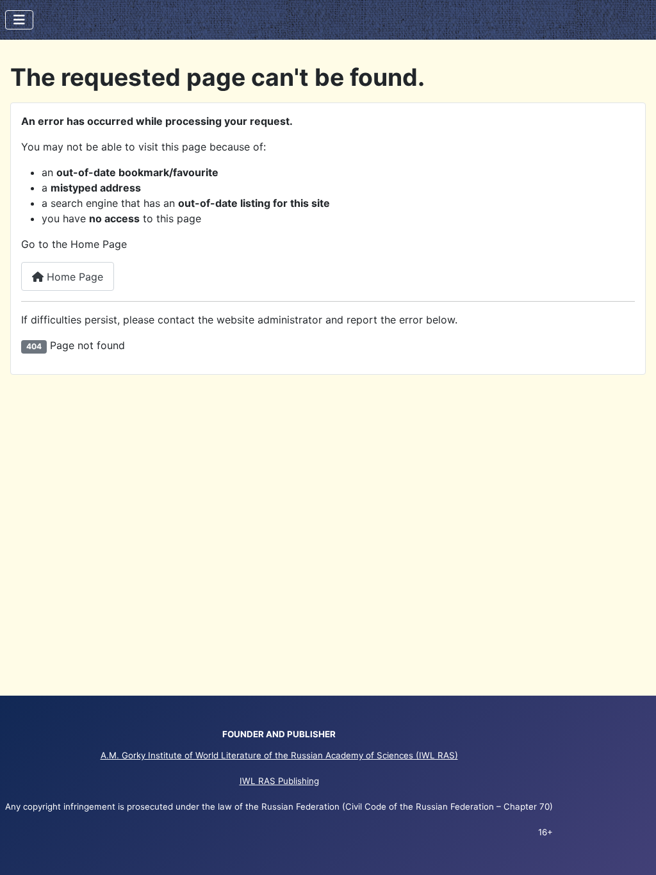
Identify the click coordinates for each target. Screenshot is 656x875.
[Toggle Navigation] (19, 19)
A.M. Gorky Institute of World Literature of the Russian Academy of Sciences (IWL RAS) (279, 755)
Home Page (73, 276)
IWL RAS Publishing (279, 781)
